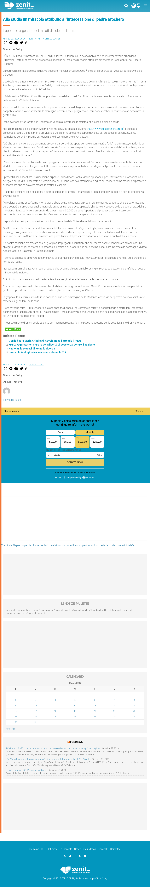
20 (95, 711)
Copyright (103, 849)
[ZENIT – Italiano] (42, 6)
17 (35, 711)
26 (75, 716)
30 (16, 722)
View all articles (12, 399)
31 (35, 722)
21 (114, 711)
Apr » (14, 729)
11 (55, 705)
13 (95, 705)
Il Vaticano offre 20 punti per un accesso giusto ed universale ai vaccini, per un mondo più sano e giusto (53, 748)
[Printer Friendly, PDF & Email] (13, 329)
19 (75, 711)
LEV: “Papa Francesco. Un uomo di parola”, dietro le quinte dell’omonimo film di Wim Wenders (49, 759)
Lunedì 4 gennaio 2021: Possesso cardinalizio (27, 770)
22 (134, 711)
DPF (43, 849)
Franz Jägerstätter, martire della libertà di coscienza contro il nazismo (52, 344)
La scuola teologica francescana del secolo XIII (37, 352)
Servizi (77, 849)
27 (95, 716)
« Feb (8, 729)
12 (75, 705)
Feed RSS (76, 742)
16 (16, 711)
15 (134, 705)
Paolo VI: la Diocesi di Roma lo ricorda (32, 348)
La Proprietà (66, 849)
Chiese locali (52, 39)
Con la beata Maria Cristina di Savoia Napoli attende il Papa (45, 340)
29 (134, 716)
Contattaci (115, 849)
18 (55, 711)
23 (16, 716)
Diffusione (52, 849)
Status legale (89, 849)
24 (35, 716)
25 (55, 716)
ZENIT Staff (35, 39)
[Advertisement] (75, 521)
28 (114, 716)
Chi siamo (34, 849)
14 (114, 705)
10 (35, 705)
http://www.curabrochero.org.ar (105, 128)
